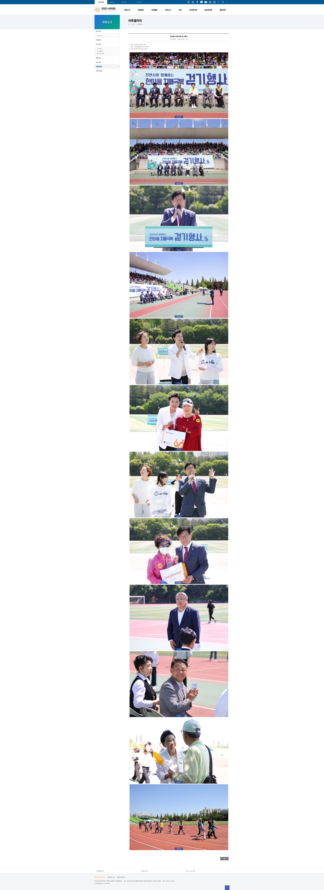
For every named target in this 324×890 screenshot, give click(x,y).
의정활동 (154, 10)
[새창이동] (197, 2)
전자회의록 (193, 10)
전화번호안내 (111, 877)
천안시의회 (101, 2)
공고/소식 (99, 36)
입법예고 (98, 58)
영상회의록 (208, 10)
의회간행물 (99, 71)
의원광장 (141, 10)
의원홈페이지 (111, 2)
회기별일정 (100, 51)
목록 (224, 859)
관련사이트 (144, 871)
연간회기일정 (100, 54)
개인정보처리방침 (99, 877)
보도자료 (98, 62)
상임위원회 (124, 2)
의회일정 (98, 40)
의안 (180, 10)
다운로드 (179, 117)
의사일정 (98, 44)
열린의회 (223, 10)
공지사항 (98, 31)
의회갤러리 (99, 67)
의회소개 (127, 10)
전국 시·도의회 (190, 871)
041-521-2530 (131, 881)
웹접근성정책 (121, 877)
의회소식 (168, 10)
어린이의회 (139, 2)
